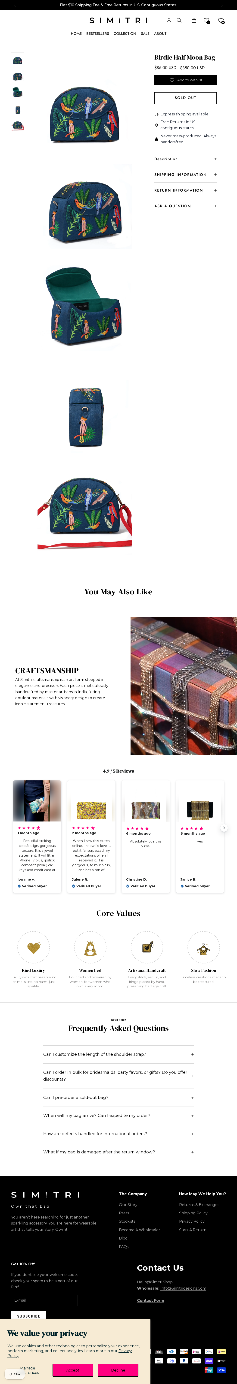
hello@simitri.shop (155, 1282)
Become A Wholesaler (139, 1230)
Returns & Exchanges (199, 1205)
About (160, 33)
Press (124, 1213)
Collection (125, 33)
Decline (118, 1370)
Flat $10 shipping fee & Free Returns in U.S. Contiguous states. (118, 2)
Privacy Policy (192, 1221)
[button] (206, 20)
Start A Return (192, 1230)
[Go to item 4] (17, 108)
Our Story (128, 1205)
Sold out (185, 97)
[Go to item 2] (17, 75)
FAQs (123, 1247)
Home (76, 33)
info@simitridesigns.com (183, 1288)
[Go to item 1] (17, 58)
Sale (145, 33)
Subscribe (29, 1316)
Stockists (127, 1221)
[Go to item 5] (17, 125)
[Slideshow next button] (224, 828)
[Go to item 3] (17, 91)
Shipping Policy (193, 1213)
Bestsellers (97, 33)
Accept (72, 1370)
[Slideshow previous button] (13, 828)
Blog (123, 1238)
